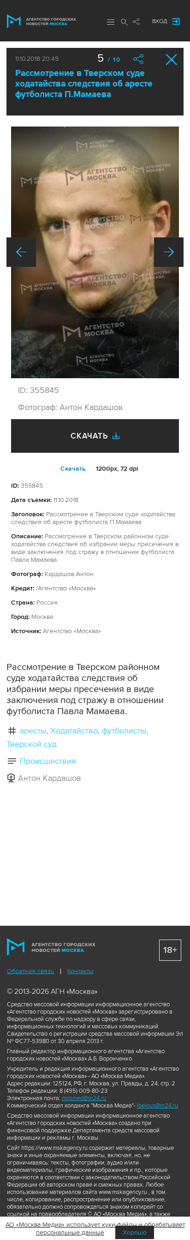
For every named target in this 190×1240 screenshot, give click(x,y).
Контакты (80, 971)
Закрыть (172, 59)
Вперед (169, 252)
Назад (21, 252)
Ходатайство (74, 731)
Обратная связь (30, 971)
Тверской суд (31, 744)
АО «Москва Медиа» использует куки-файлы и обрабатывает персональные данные (95, 1228)
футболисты (124, 731)
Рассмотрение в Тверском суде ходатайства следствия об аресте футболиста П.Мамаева (84, 84)
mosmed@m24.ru (84, 1098)
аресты (33, 731)
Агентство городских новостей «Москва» (41, 21)
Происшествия (48, 761)
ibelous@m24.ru (157, 1105)
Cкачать (73, 469)
